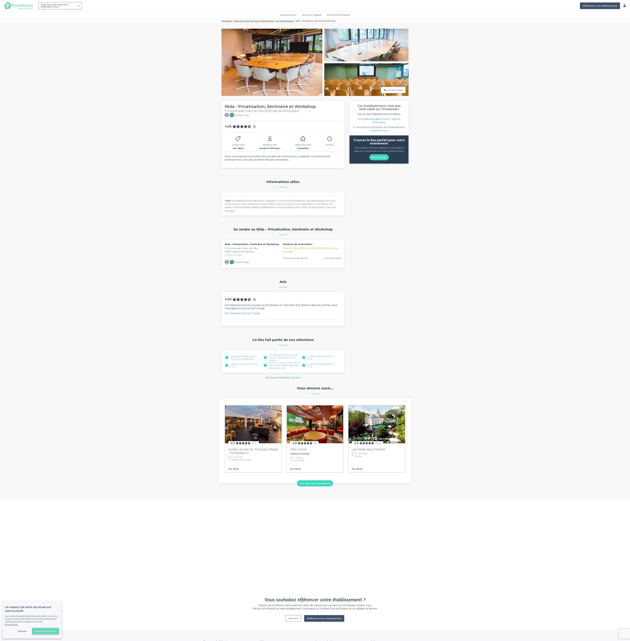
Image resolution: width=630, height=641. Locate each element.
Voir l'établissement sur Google (242, 313)
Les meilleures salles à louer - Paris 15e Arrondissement (244, 357)
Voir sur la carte (233, 254)
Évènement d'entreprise (338, 15)
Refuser (22, 631)
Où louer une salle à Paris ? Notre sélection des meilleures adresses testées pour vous (284, 365)
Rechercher (379, 157)
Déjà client (293, 618)
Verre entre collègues (311, 15)
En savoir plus (11, 624)
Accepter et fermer (45, 631)
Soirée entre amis (288, 15)
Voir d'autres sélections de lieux (283, 377)
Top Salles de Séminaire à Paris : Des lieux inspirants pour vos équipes (283, 357)
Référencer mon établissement (600, 5)
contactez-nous (379, 130)
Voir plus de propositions (315, 483)
